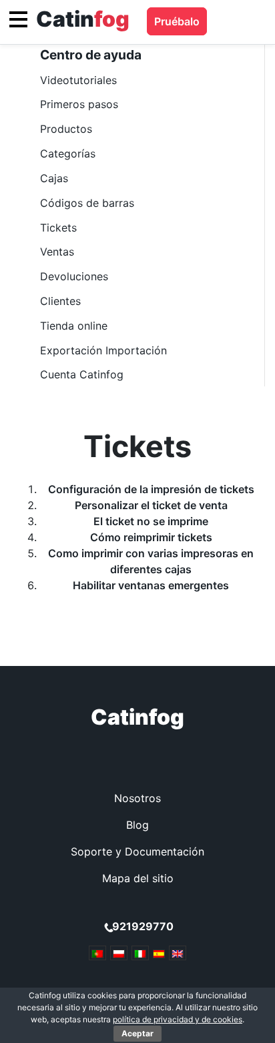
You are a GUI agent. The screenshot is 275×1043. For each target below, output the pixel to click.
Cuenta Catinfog (81, 374)
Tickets (58, 227)
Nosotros (137, 798)
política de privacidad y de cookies (177, 1019)
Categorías (67, 153)
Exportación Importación (103, 350)
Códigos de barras (87, 203)
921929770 (143, 926)
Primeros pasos (79, 104)
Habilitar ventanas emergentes (151, 585)
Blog (137, 824)
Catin (82, 19)
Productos (66, 128)
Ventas (57, 251)
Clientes (60, 301)
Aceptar (137, 1033)
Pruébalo (177, 21)
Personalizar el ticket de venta (151, 505)
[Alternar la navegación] (18, 19)
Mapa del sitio (138, 878)
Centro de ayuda (91, 55)
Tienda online (73, 325)
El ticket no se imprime (150, 521)
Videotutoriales (78, 80)
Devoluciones (74, 276)
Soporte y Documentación (137, 851)
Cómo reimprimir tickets (151, 537)
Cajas (54, 178)
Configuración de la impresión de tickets (151, 489)
